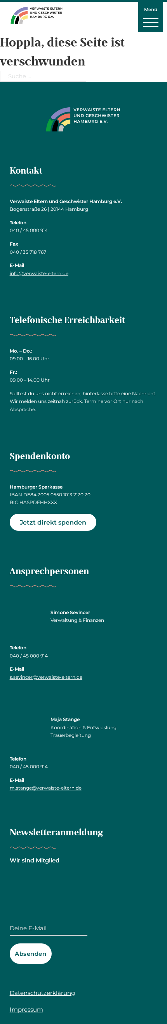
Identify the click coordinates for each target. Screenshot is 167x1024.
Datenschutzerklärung (42, 992)
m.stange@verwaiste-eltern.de (46, 788)
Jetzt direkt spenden (53, 522)
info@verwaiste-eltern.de (39, 273)
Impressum (26, 1009)
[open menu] (150, 22)
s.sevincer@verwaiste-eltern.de (46, 677)
